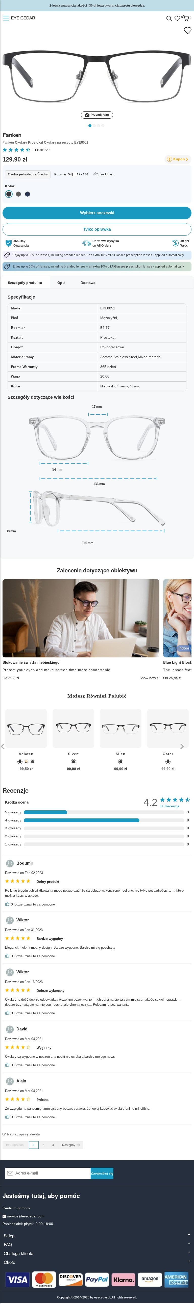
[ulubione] (177, 18)
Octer (168, 754)
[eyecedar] (30, 18)
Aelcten (26, 754)
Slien (121, 754)
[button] (3, 746)
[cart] (186, 18)
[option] (26, 743)
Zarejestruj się (102, 1173)
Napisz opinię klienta (23, 1134)
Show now (147, 678)
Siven (73, 754)
